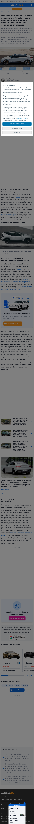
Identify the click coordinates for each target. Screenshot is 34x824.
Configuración (17, 128)
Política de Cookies (22, 118)
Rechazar (17, 132)
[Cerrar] (25, 803)
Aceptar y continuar (17, 124)
